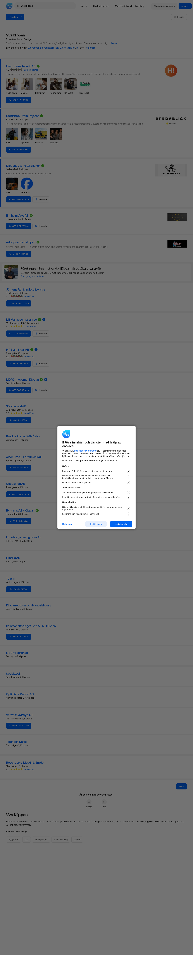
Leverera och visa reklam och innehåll (80, 514)
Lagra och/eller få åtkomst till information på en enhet (88, 471)
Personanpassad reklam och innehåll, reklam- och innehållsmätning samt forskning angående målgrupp (87, 476)
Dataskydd (67, 524)
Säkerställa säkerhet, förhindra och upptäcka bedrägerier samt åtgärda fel (92, 508)
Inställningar (96, 524)
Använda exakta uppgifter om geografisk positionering (88, 492)
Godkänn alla (121, 524)
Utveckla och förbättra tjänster (76, 482)
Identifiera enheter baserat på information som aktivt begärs (91, 497)
